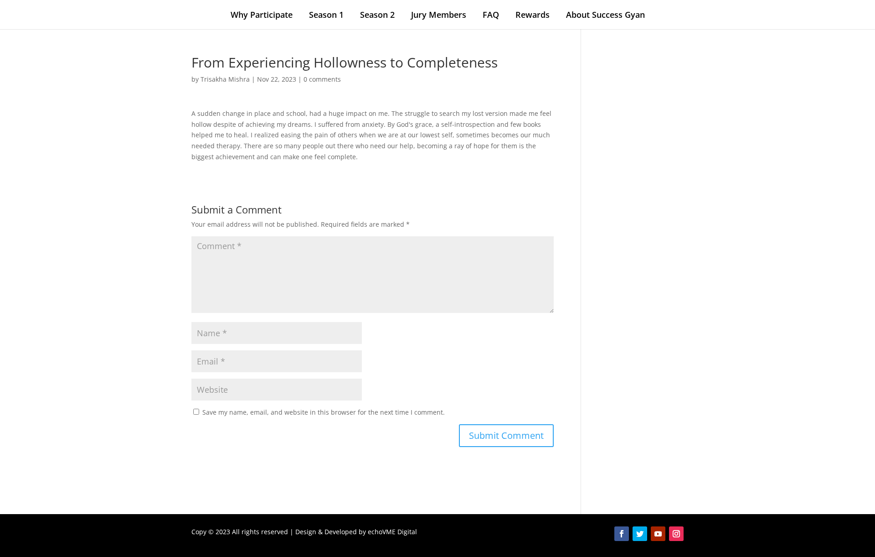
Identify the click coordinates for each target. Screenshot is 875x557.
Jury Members (438, 14)
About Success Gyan (605, 14)
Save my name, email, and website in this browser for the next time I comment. (323, 412)
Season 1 (326, 14)
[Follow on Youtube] (658, 533)
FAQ (491, 14)
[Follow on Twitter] (640, 533)
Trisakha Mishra (225, 79)
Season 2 (377, 14)
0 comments (322, 79)
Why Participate (262, 14)
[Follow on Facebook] (621, 533)
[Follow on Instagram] (676, 533)
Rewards (532, 14)
